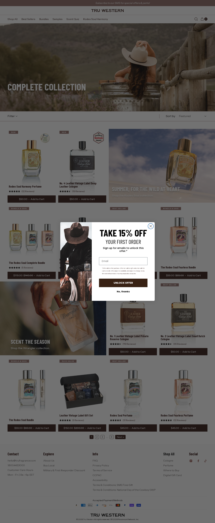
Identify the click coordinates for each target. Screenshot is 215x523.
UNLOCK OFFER (123, 283)
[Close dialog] (150, 226)
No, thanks (123, 291)
